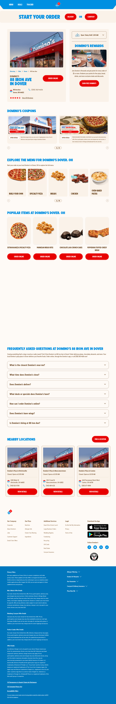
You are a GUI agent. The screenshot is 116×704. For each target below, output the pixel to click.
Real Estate (47, 548)
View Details (22, 491)
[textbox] (58, 355)
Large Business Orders (50, 529)
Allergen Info (28, 529)
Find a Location (100, 439)
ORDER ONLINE (19, 256)
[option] (32, 129)
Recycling (46, 541)
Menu (11, 4)
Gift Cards (46, 544)
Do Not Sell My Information (72, 525)
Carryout (91, 16)
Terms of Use (68, 533)
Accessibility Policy (12, 691)
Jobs (8, 533)
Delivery (71, 16)
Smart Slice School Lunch (51, 525)
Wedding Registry (48, 533)
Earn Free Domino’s (89, 83)
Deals (20, 4)
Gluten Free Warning (30, 533)
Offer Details (14, 138)
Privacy (67, 529)
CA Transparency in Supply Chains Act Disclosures (22, 682)
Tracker (30, 4)
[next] (107, 147)
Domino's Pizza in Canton (87, 471)
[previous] (8, 147)
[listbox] (58, 129)
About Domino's (11, 529)
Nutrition (27, 525)
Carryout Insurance (49, 552)
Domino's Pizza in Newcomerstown (54, 471)
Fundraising (47, 537)
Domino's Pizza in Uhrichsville (17, 471)
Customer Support (12, 537)
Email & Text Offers (12, 541)
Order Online (53, 78)
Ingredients (28, 537)
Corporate (10, 525)
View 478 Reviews (27, 98)
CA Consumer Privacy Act (14, 687)
